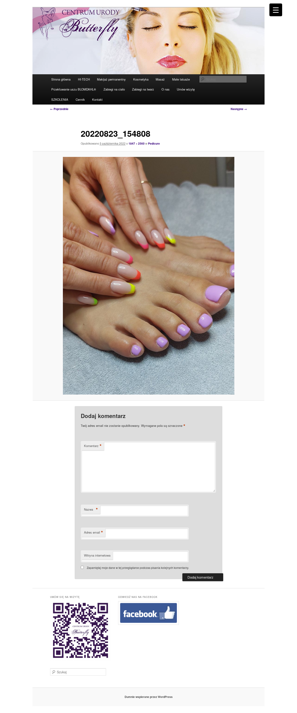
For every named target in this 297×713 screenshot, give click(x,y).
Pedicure (154, 143)
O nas (165, 89)
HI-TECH (84, 79)
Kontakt (97, 99)
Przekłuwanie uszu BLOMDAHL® (73, 89)
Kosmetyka (140, 79)
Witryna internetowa (97, 555)
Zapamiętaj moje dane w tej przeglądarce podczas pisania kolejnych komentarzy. (138, 568)
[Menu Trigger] (275, 9)
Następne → (239, 109)
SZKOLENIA (59, 99)
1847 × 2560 (137, 143)
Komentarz (93, 446)
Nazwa (91, 509)
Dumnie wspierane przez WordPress (149, 697)
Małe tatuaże (181, 79)
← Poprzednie (59, 109)
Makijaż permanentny (111, 79)
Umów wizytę (186, 89)
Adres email (93, 532)
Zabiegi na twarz (143, 89)
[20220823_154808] (148, 276)
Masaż (160, 79)
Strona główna (61, 79)
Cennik (80, 99)
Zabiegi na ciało (114, 89)
